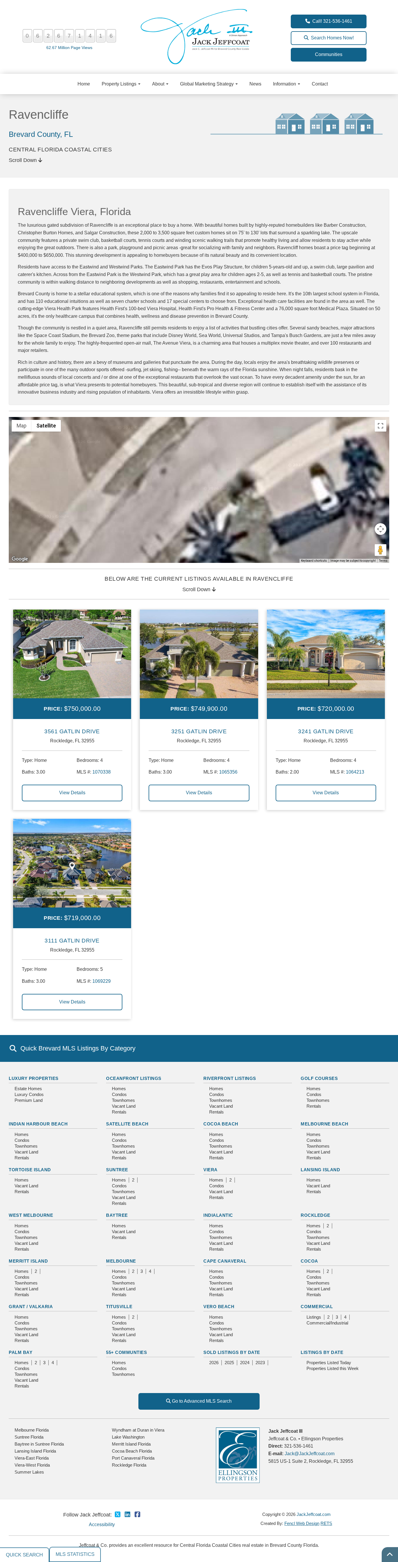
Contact (320, 83)
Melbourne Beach (324, 1123)
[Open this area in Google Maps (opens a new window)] (19, 559)
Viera (210, 1169)
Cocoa (309, 1261)
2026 (214, 1362)
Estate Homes (28, 1088)
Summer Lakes (29, 1471)
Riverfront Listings (229, 1078)
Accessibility (102, 1524)
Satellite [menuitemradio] (46, 426)
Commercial (317, 1306)
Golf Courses (319, 1078)
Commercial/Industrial (327, 1322)
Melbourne (121, 1261)
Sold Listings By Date (231, 1352)
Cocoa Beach (220, 1123)
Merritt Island (28, 1261)
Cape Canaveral (224, 1261)
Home (84, 83)
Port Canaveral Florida (133, 1457)
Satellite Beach (127, 1123)
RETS (326, 1523)
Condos (119, 1094)
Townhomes (123, 1100)
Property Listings (120, 83)
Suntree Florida (29, 1436)
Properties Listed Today (329, 1362)
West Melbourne (31, 1215)
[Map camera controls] (380, 529)
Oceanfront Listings (133, 1078)
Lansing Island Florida (35, 1450)
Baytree (117, 1215)
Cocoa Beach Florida (132, 1450)
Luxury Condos (29, 1094)
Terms (383, 560)
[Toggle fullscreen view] (380, 426)
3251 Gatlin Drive (199, 731)
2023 (260, 1362)
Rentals (119, 1111)
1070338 (101, 771)
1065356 (228, 771)
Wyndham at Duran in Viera (138, 1429)
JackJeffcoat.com (314, 1514)
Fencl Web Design (301, 1523)
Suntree (117, 1169)
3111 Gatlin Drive (72, 941)
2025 (229, 1362)
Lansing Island (320, 1169)
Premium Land (29, 1100)
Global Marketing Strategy (207, 83)
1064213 (355, 771)
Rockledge (315, 1215)
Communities (328, 54)
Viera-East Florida (32, 1457)
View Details (72, 792)
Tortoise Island (30, 1169)
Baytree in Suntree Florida (39, 1443)
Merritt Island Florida (131, 1443)
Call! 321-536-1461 (331, 21)
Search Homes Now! (331, 37)
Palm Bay (20, 1352)
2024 (244, 1362)
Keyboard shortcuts (314, 560)
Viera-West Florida (32, 1464)
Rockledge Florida (129, 1464)
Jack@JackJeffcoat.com (309, 1453)
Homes (119, 1088)
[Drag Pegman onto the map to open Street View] (380, 550)
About (158, 83)
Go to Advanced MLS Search (201, 1401)
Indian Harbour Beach (38, 1123)
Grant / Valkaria (31, 1306)
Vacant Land (123, 1106)
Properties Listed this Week (333, 1368)
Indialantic (218, 1215)
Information (285, 83)
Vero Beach (218, 1306)
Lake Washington (128, 1436)
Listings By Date (322, 1352)
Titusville (119, 1306)
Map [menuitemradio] (22, 426)
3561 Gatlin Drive (72, 731)
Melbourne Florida (32, 1429)
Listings (314, 1317)
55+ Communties (126, 1352)
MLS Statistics (75, 1554)
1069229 (101, 981)
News (255, 83)
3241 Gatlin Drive (326, 731)
